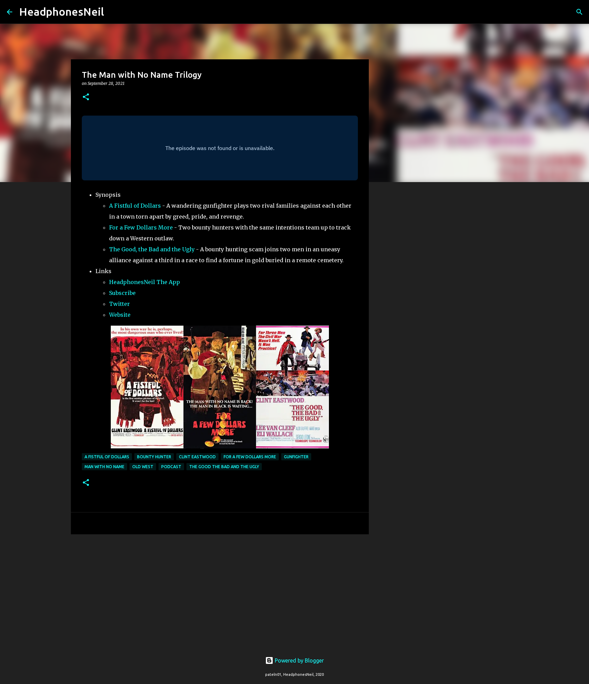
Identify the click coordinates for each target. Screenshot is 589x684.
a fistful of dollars (107, 457)
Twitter (119, 303)
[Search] (113, 12)
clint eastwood (197, 457)
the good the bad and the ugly (224, 466)
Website (120, 314)
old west (142, 466)
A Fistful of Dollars (135, 205)
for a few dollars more (250, 457)
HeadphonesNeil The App (144, 282)
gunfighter (296, 457)
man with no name (104, 466)
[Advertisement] (220, 592)
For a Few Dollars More (141, 227)
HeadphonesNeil (61, 11)
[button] (86, 97)
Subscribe (122, 292)
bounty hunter (154, 457)
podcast (171, 466)
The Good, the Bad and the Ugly (152, 249)
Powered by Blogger (298, 660)
